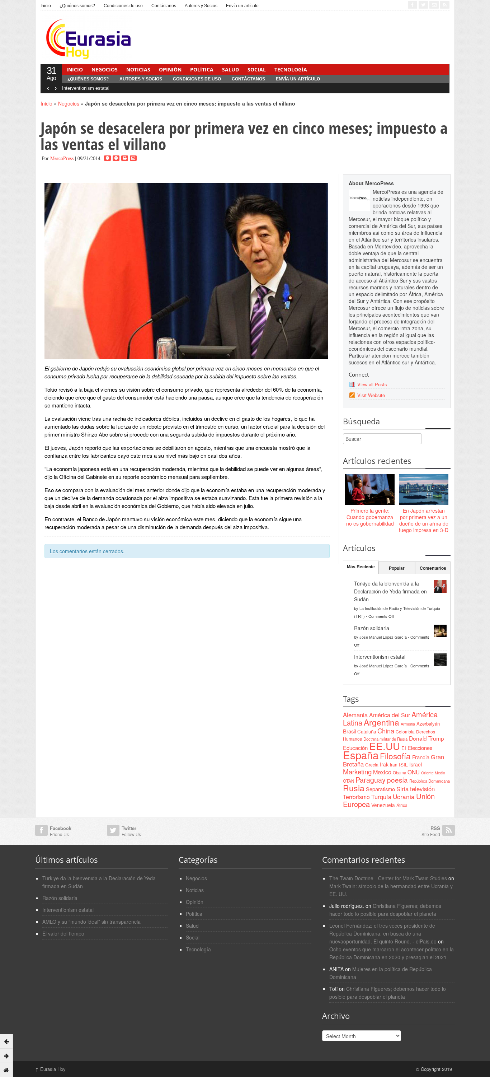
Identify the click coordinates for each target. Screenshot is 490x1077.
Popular (397, 568)
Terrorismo (356, 797)
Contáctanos (163, 5)
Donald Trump (426, 738)
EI (403, 748)
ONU (413, 772)
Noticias (138, 69)
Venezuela (383, 804)
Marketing (357, 771)
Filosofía (395, 755)
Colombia (405, 731)
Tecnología (290, 69)
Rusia (353, 788)
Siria (402, 788)
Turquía (381, 796)
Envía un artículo (242, 5)
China (385, 730)
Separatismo (380, 789)
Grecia (371, 764)
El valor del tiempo (63, 933)
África (401, 805)
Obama (399, 772)
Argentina (381, 722)
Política (201, 69)
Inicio (46, 5)
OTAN (348, 781)
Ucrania (404, 796)
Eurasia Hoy (50, 1069)
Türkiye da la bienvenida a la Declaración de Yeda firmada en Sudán (390, 591)
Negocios (104, 69)
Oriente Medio (433, 772)
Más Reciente (361, 566)
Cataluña (366, 731)
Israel (415, 764)
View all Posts (372, 384)
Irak (384, 764)
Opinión (170, 69)
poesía (397, 779)
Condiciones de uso (123, 5)
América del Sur (389, 715)
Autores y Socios (201, 5)
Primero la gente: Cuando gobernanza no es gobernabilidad (370, 517)
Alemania (355, 714)
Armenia (408, 724)
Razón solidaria (371, 627)
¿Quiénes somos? (77, 5)
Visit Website (371, 395)
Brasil (349, 731)
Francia (420, 757)
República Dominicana (429, 781)
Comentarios (433, 568)
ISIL (403, 764)
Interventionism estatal (85, 88)
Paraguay (370, 780)
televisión (422, 788)
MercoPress (62, 158)
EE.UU (384, 745)
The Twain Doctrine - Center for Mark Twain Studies (388, 878)
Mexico (382, 772)
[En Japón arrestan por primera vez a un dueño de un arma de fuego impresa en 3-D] (423, 489)
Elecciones (419, 747)
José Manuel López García (383, 637)
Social (257, 69)
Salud (230, 69)
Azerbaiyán (428, 723)
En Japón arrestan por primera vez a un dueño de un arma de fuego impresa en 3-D (423, 520)
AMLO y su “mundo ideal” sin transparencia (91, 921)
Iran (393, 764)
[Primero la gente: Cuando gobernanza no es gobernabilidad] (370, 489)
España (360, 754)
